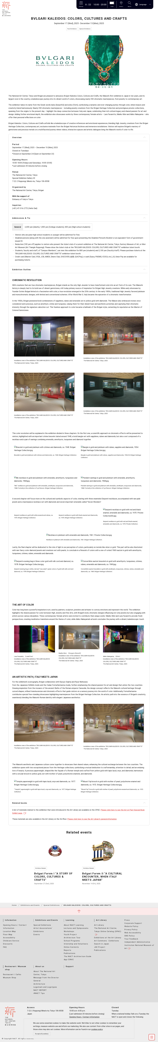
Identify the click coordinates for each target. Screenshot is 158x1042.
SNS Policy (129, 936)
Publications (69, 953)
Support (70, 966)
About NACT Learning (74, 925)
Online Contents (71, 947)
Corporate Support (133, 923)
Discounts (7, 944)
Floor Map (7, 935)
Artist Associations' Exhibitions (43, 929)
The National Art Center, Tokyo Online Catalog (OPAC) (107, 929)
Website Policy (131, 926)
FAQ (5, 947)
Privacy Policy (130, 930)
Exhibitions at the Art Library (107, 938)
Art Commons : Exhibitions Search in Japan (106, 942)
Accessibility (9, 938)
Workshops (69, 931)
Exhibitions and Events (30, 905)
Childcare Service (11, 941)
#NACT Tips (39, 993)
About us (39, 966)
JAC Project (99, 947)
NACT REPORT (40, 990)
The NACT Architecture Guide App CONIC (77, 958)
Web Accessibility (132, 933)
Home (14, 905)
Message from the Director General (46, 979)
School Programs (72, 941)
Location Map (9, 931)
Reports (67, 950)
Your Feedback (131, 939)
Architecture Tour (72, 938)
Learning (70, 920)
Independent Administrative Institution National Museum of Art (139, 945)
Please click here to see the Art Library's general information (92, 819)
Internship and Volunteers (76, 944)
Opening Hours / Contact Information (14, 926)
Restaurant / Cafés (12, 975)
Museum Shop (9, 978)
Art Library (101, 920)
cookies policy (97, 1029)
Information (11, 920)
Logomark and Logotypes (45, 987)
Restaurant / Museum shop (15, 968)
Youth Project (70, 935)
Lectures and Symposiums (76, 928)
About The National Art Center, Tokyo (44, 973)
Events (37, 935)
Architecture (39, 984)
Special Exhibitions (52, 905)
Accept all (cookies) (41, 1034)
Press (127, 920)
